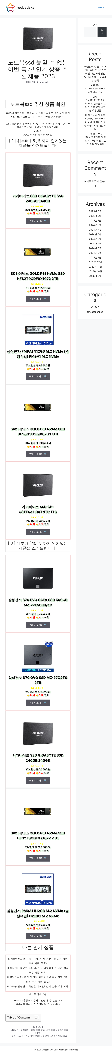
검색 (95, 24)
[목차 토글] (35, 1018)
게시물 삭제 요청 (38, 994)
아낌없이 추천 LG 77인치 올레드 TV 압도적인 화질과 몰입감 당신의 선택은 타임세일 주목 (95, 73)
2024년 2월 (95, 252)
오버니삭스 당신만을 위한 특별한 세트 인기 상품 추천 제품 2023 (39, 1036)
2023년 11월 (95, 266)
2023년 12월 (95, 262)
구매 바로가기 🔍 (38, 221)
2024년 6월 (95, 234)
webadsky (26, 7)
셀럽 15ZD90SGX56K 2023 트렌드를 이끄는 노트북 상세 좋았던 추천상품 (95, 103)
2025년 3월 (95, 211)
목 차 (39, 131)
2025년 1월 (95, 220)
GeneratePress (70, 1049)
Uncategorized (95, 312)
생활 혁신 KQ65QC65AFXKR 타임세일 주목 (95, 88)
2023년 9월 (95, 276)
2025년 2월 (95, 215)
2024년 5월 (95, 239)
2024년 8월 (95, 225)
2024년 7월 (95, 229)
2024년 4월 (95, 243)
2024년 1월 (95, 257)
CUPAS (100, 7)
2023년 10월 (95, 271)
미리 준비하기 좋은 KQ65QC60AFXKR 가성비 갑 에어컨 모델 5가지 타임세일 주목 (95, 122)
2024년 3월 (95, 248)
